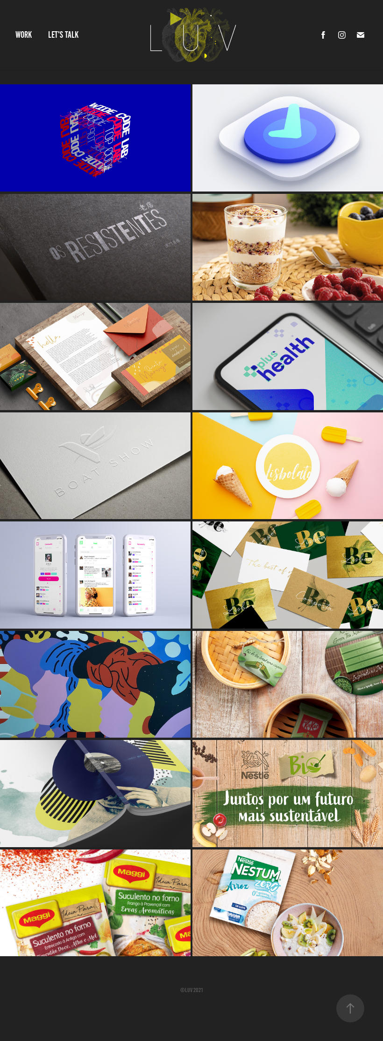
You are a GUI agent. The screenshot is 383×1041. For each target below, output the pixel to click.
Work (23, 35)
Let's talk (63, 35)
